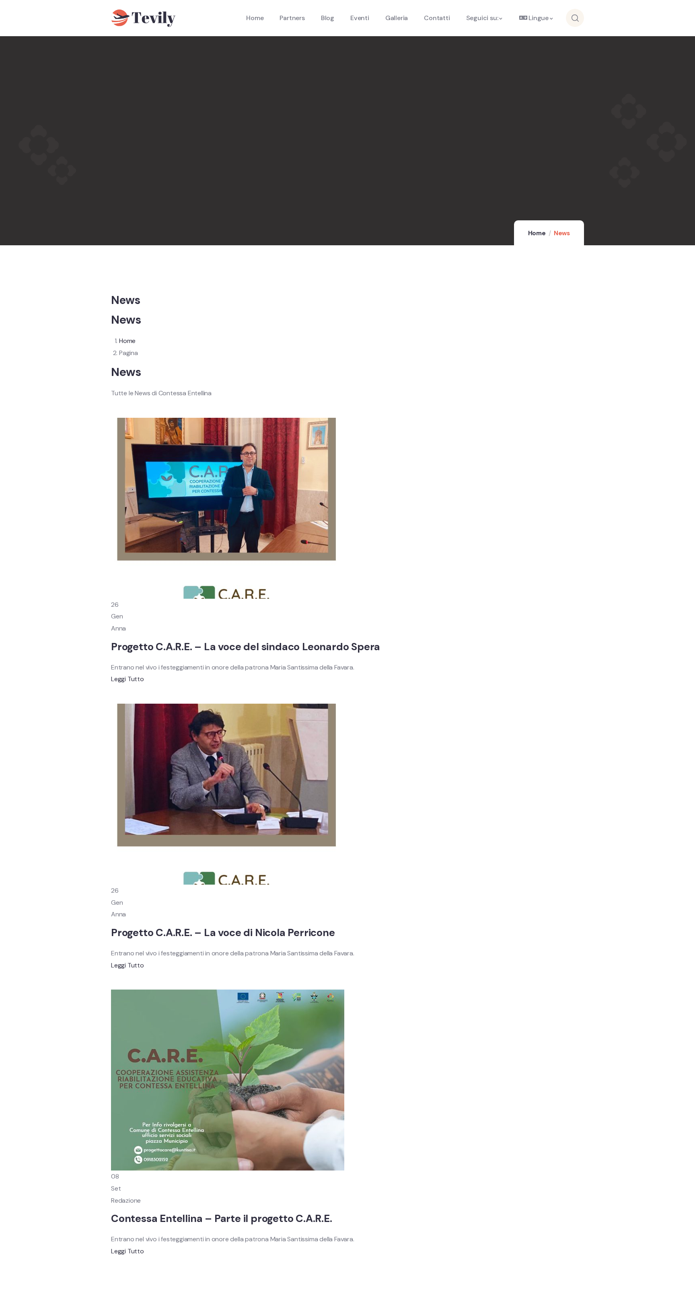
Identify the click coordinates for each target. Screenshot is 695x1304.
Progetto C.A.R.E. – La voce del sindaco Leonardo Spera (245, 646)
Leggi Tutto (127, 679)
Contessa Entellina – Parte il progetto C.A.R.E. (221, 1218)
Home (537, 233)
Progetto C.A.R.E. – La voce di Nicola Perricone (223, 932)
